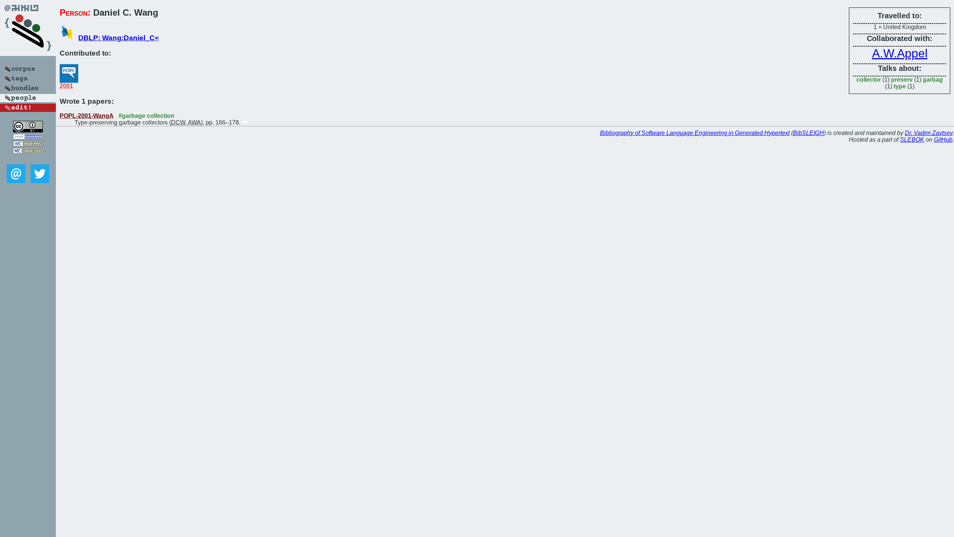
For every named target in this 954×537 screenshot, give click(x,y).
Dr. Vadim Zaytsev (929, 133)
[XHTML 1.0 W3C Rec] (28, 144)
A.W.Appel (900, 53)
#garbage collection (146, 116)
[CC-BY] (28, 130)
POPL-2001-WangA (86, 116)
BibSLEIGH (808, 133)
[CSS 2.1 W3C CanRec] (28, 159)
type (900, 86)
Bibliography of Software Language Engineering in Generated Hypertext (695, 133)
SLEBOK (912, 139)
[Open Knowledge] (28, 137)
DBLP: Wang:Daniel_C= (118, 38)
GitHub (943, 139)
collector (868, 79)
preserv (902, 79)
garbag (933, 79)
